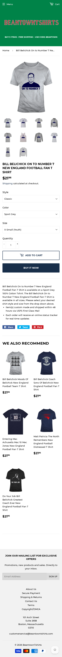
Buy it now (31, 267)
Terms (31, 605)
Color (5, 207)
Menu (10, 4)
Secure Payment (31, 593)
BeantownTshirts (32, 644)
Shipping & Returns (31, 597)
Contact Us (31, 601)
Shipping (7, 183)
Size (4, 223)
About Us (31, 589)
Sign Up (53, 576)
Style (5, 192)
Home (5, 50)
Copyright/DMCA (31, 609)
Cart (57, 4)
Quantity (7, 238)
